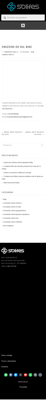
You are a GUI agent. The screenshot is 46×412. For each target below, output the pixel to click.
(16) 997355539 (13, 114)
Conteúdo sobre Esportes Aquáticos (16, 214)
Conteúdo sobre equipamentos (14, 210)
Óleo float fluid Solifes (12, 183)
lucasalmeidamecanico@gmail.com (19, 117)
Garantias (4, 367)
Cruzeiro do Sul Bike (17, 46)
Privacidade (23, 387)
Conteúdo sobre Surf (10, 218)
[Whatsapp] (30, 375)
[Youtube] (25, 375)
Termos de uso (23, 382)
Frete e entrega (6, 355)
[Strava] (35, 375)
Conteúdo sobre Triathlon (12, 222)
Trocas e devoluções (8, 361)
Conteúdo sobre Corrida (12, 207)
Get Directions (7, 109)
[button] (23, 25)
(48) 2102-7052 (11, 266)
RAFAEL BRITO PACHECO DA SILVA (35, 133)
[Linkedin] (40, 375)
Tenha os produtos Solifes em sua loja (17, 172)
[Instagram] (20, 375)
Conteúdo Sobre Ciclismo (12, 203)
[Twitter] (16, 375)
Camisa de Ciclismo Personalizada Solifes (18, 162)
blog (4, 199)
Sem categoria (8, 226)
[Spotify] (6, 375)
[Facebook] (11, 375)
